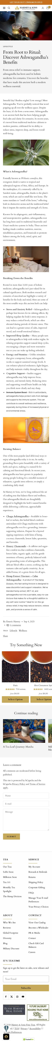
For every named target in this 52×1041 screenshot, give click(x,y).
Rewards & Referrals (38, 871)
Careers (32, 952)
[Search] (9, 8)
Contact (32, 938)
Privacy (24, 1028)
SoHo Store (8, 871)
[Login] (43, 8)
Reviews (7, 927)
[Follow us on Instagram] (17, 996)
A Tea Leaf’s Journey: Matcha (18, 746)
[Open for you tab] (6, 1037)
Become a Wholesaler (38, 927)
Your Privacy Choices (39, 906)
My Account (34, 866)
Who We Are (9, 922)
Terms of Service (37, 784)
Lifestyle (8, 47)
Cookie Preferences (13, 1032)
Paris (15, 685)
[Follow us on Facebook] (6, 996)
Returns (32, 877)
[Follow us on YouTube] (23, 996)
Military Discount (11, 948)
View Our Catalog (37, 922)
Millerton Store (10, 877)
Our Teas (7, 866)
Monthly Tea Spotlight (9, 889)
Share (5, 636)
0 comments (15, 625)
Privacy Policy (18, 784)
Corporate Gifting (37, 887)
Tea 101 (6, 882)
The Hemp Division (12, 896)
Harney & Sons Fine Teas (23, 1024)
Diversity (7, 938)
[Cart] (47, 8)
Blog (5, 943)
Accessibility (35, 1028)
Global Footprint (10, 932)
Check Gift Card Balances (36, 945)
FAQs (31, 892)
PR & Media (34, 932)
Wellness (23, 630)
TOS (17, 1028)
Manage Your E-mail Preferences (38, 899)
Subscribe (26, 987)
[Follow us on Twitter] (11, 996)
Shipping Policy (36, 882)
